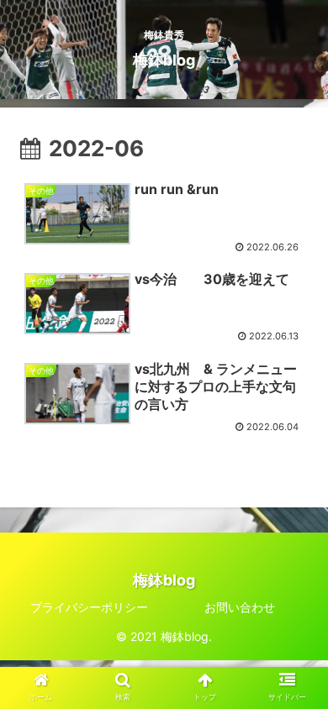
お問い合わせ (239, 607)
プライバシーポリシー (89, 607)
